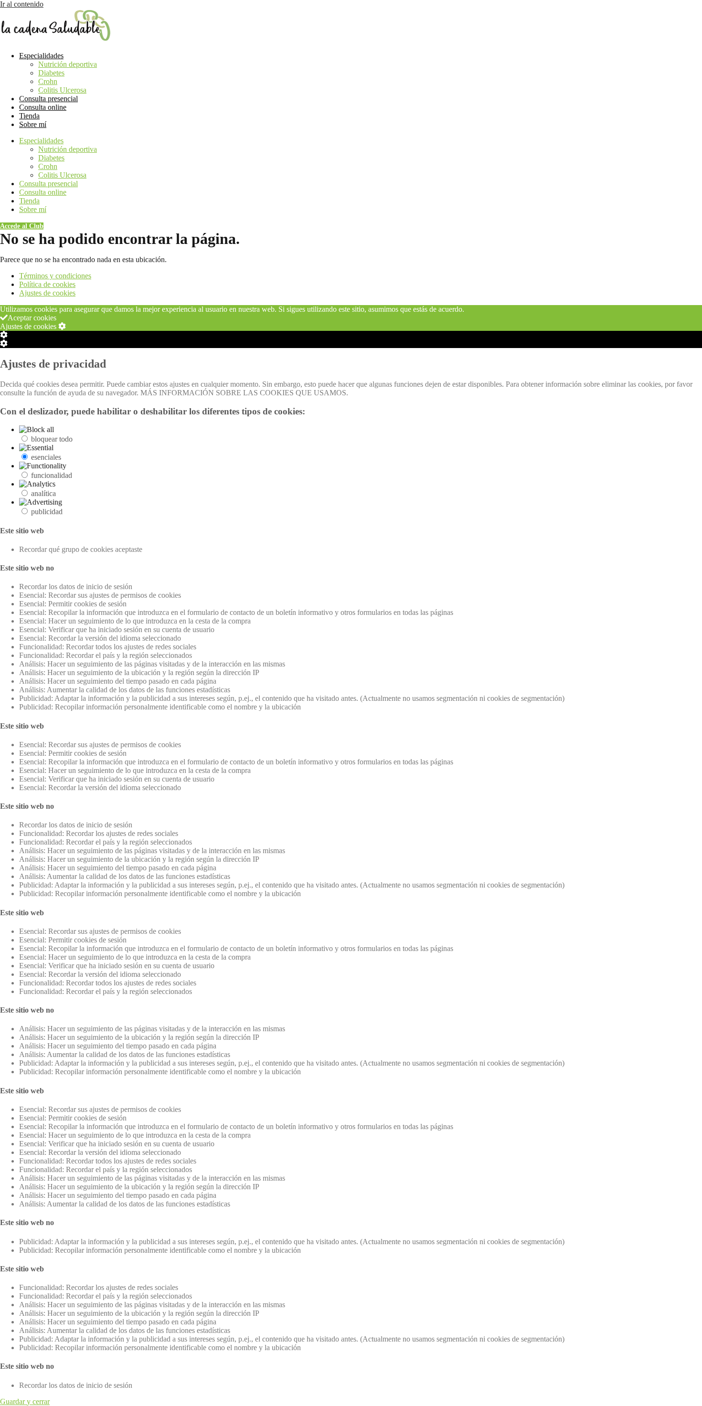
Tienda (29, 116)
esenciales (46, 457)
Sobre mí (32, 124)
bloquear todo (52, 439)
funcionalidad (51, 475)
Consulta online (42, 107)
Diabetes (51, 73)
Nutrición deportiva (67, 64)
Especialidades (41, 56)
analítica (43, 493)
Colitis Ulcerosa (62, 90)
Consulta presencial (48, 99)
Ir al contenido (21, 4)
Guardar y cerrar (25, 1401)
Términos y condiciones (55, 276)
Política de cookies (47, 284)
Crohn (47, 81)
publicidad (47, 511)
